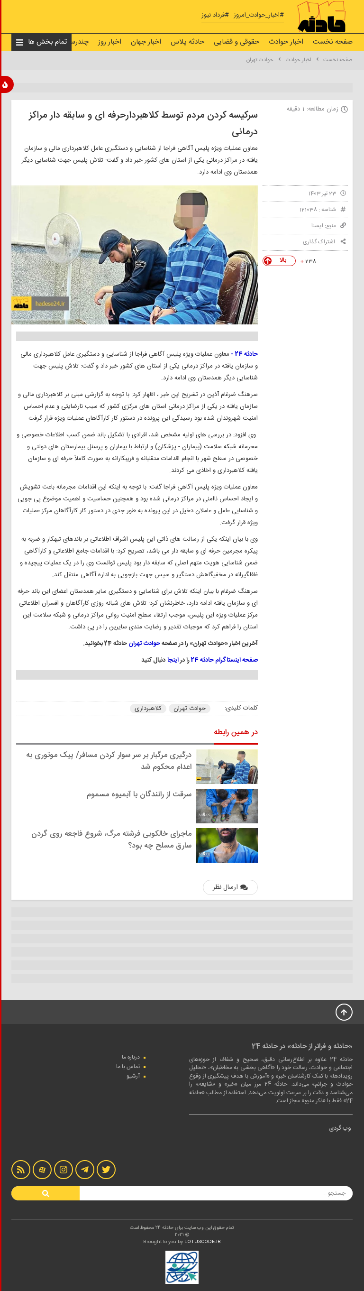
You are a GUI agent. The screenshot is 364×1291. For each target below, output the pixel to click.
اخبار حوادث (286, 42)
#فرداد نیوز (215, 15)
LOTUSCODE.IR (202, 1242)
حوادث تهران (259, 60)
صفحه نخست (333, 42)
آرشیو (133, 1076)
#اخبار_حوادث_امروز (259, 15)
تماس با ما (128, 1066)
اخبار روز (109, 42)
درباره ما (131, 1057)
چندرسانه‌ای (72, 42)
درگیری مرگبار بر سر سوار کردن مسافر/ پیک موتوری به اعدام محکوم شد (108, 761)
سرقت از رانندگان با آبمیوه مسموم (139, 794)
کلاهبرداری (148, 708)
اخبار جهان (146, 42)
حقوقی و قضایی (236, 42)
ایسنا (317, 226)
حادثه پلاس (187, 42)
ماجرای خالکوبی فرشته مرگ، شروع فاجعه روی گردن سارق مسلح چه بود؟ (111, 840)
